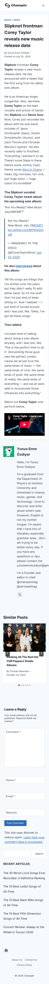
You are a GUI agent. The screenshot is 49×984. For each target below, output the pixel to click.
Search (39, 853)
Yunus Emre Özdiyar (18, 52)
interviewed (24, 266)
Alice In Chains (32, 169)
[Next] (41, 653)
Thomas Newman (19, 671)
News (17, 20)
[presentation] (24, 637)
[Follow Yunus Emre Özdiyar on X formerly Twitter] (20, 594)
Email (10, 796)
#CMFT (38, 225)
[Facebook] (6, 950)
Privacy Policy (24, 965)
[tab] (19, 685)
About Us (17, 959)
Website (11, 812)
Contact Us (31, 959)
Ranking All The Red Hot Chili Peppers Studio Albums (22, 661)
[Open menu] (43, 5)
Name (11, 780)
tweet (28, 197)
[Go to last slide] (7, 653)
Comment (13, 732)
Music (8, 20)
